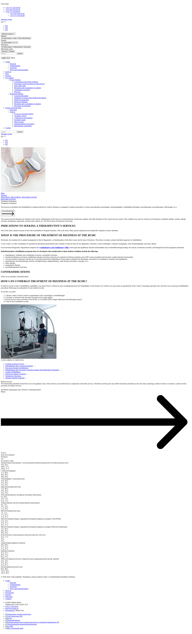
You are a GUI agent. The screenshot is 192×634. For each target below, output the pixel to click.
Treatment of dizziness (13, 376)
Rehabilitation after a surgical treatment (19, 366)
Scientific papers (20, 120)
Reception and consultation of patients (27, 88)
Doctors (8, 76)
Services (8, 72)
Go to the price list (8, 211)
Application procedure (22, 90)
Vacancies (13, 68)
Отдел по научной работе (23, 114)
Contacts (8, 599)
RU (6, 26)
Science (12, 112)
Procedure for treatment (22, 106)
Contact (8, 128)
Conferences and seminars (23, 118)
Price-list (17, 92)
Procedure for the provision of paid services (29, 84)
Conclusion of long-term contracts (26, 82)
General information (21, 96)
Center (7, 62)
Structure (13, 64)
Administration (15, 66)
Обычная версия (7, 34)
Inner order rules (20, 86)
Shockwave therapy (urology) (16, 374)
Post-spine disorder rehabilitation (17, 368)
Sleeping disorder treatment (15, 378)
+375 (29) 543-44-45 (12, 10)
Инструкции (19, 122)
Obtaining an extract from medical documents (30, 98)
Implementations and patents (24, 124)
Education (13, 110)
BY (6, 30)
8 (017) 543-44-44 (11, 606)
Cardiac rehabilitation (13, 372)
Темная (11, 51)
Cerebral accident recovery (15, 364)
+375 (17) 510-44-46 (12, 12)
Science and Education (13, 108)
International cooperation (23, 126)
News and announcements (19, 70)
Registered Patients (16, 94)
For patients (9, 78)
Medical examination (21, 100)
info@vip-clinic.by (12, 608)
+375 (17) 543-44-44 (12, 8)
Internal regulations (21, 102)
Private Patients (15, 80)
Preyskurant (9, 593)
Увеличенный (17, 47)
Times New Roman (24, 38)
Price (7, 74)
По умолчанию (7, 38)
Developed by (10, 610)
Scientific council (20, 116)
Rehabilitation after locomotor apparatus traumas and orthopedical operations (32, 370)
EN (6, 28)
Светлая (4, 51)
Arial (14, 38)
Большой (27, 47)
